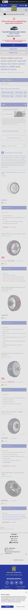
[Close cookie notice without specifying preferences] (26, 592)
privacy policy (15, 600)
